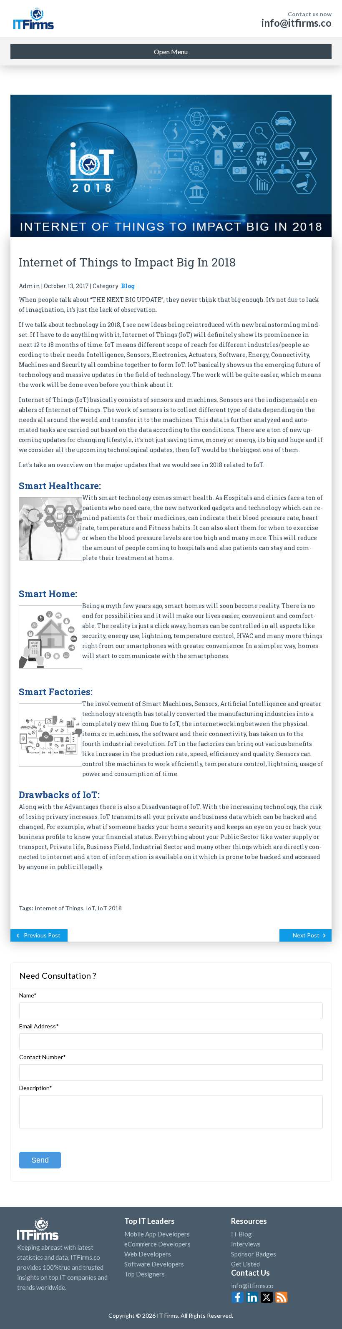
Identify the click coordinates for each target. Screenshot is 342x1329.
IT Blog (241, 1234)
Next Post (306, 935)
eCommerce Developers (157, 1244)
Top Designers (144, 1274)
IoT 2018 (110, 908)
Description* (35, 1088)
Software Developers (154, 1264)
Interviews (246, 1244)
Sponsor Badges (253, 1254)
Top (320, 1306)
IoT (90, 908)
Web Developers (147, 1254)
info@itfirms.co (297, 23)
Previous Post (42, 935)
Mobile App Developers (157, 1234)
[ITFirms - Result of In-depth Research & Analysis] (32, 18)
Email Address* (39, 1026)
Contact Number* (42, 1057)
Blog (128, 286)
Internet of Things (59, 908)
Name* (28, 995)
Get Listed (245, 1264)
